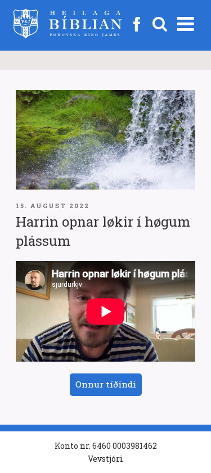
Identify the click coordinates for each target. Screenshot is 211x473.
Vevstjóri (105, 458)
